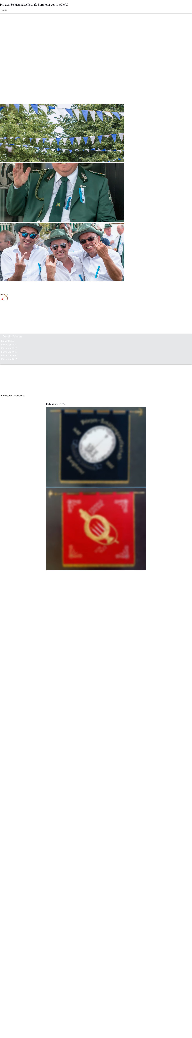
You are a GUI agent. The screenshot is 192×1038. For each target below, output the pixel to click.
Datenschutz (18, 395)
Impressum (5, 395)
